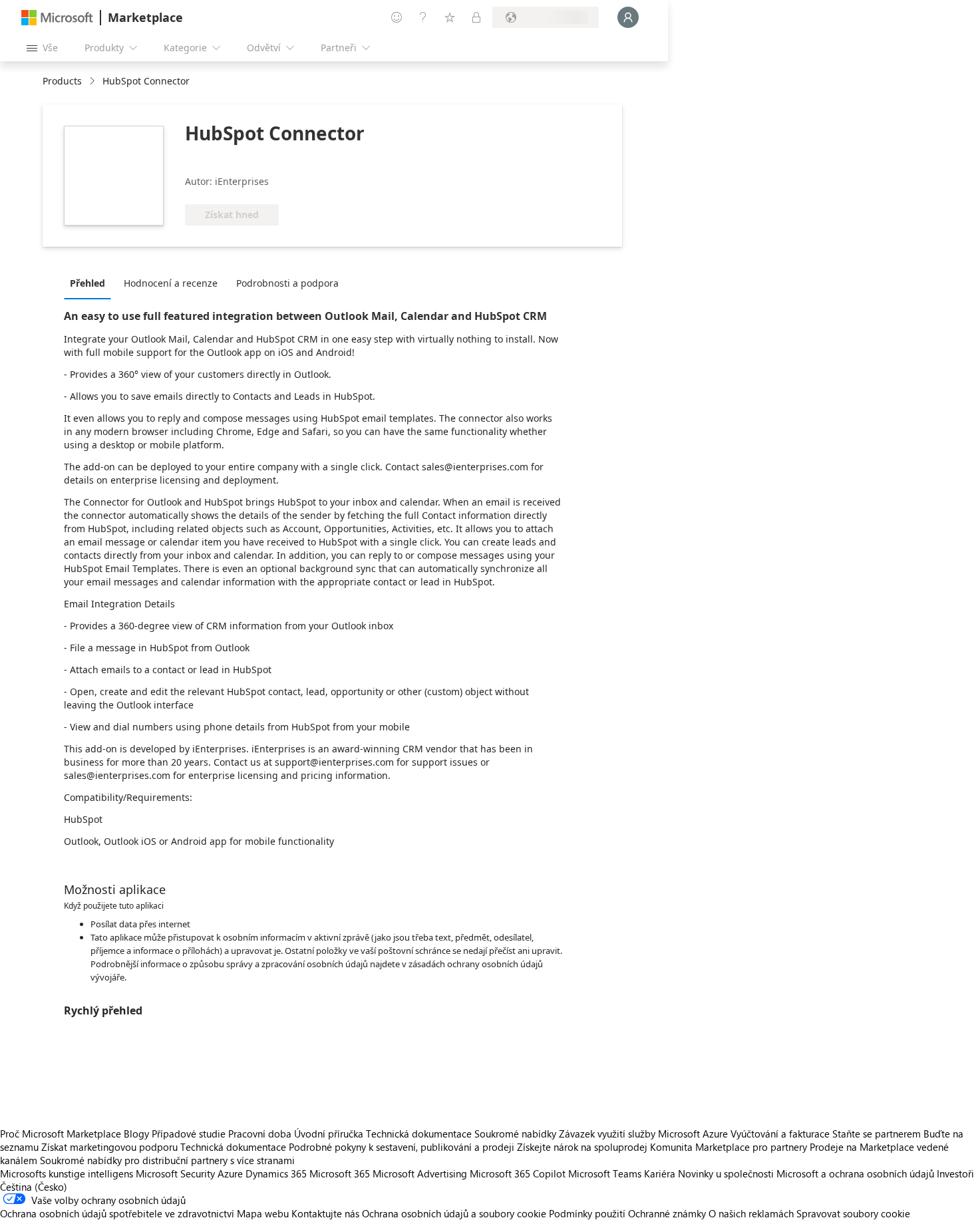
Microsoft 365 (339, 1173)
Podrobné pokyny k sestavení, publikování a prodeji (401, 1146)
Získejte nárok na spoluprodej (582, 1146)
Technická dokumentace (419, 1133)
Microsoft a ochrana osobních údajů (855, 1173)
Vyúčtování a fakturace (780, 1133)
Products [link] (62, 81)
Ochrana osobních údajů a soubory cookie (454, 1213)
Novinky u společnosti (726, 1173)
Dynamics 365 (276, 1173)
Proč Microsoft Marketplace (60, 1133)
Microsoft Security (175, 1173)
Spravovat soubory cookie (853, 1213)
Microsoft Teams (604, 1173)
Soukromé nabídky (515, 1133)
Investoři (955, 1173)
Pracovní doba (259, 1133)
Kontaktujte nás (325, 1213)
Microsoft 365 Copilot (518, 1173)
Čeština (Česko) (33, 1186)
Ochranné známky (667, 1213)
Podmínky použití (587, 1213)
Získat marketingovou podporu (109, 1146)
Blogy (136, 1133)
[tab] (91, 282)
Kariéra (659, 1173)
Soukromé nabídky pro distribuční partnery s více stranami (167, 1160)
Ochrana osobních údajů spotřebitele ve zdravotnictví (117, 1213)
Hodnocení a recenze (171, 283)
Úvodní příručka (328, 1133)
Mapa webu (263, 1213)
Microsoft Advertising (420, 1173)
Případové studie (189, 1133)
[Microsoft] (57, 17)
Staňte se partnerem (876, 1133)
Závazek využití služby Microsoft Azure (645, 1133)
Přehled (87, 283)
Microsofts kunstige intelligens (66, 1173)
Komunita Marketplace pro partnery (728, 1146)
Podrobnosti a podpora (287, 283)
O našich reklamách (751, 1213)
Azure (230, 1173)
